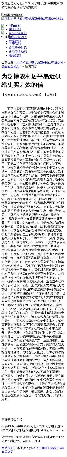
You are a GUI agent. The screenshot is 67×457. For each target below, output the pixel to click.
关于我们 (15, 43)
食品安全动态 (18, 51)
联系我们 (15, 55)
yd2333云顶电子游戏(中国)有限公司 (39, 62)
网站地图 (7, 448)
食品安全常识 (18, 47)
